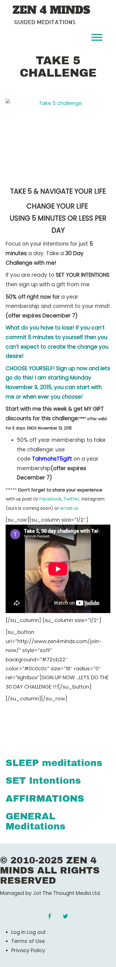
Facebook (50, 499)
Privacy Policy (28, 950)
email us (69, 508)
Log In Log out (28, 932)
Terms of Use (28, 941)
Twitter (71, 499)
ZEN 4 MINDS (51, 10)
